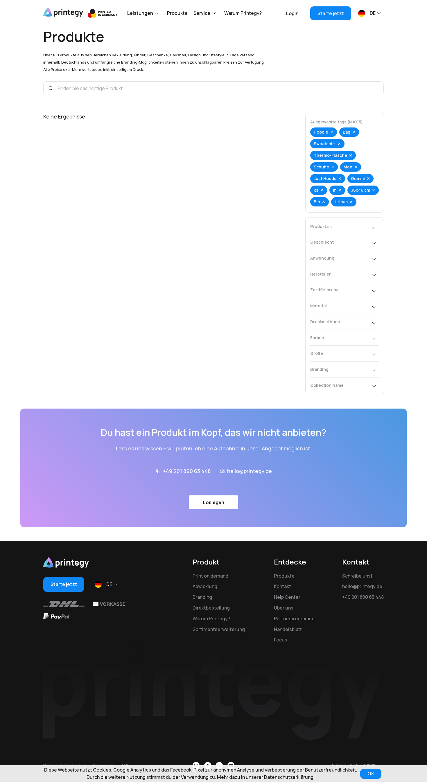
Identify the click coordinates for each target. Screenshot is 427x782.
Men (348, 167)
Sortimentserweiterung (219, 629)
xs (316, 190)
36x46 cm (360, 190)
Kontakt (282, 586)
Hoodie (321, 132)
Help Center (287, 597)
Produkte (177, 13)
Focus (280, 640)
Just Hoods (325, 178)
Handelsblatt (288, 629)
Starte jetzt (330, 13)
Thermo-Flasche (330, 155)
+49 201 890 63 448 (187, 471)
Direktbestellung (211, 608)
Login (292, 13)
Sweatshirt (325, 143)
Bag (346, 132)
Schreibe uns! (357, 576)
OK (370, 773)
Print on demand (210, 576)
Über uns (283, 608)
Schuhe (321, 167)
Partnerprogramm (293, 618)
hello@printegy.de (249, 471)
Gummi (358, 178)
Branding (202, 597)
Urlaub (341, 201)
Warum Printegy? (243, 13)
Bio (317, 201)
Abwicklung (205, 586)
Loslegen (213, 502)
